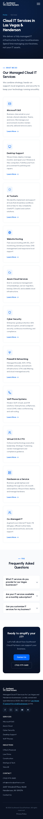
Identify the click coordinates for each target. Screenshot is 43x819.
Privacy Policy (21, 814)
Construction (8, 758)
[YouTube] (22, 710)
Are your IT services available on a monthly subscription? (20, 595)
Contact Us (21, 657)
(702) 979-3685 (21, 665)
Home (5, 15)
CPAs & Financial (9, 750)
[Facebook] (5, 710)
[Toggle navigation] (38, 3)
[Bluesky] (28, 710)
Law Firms (7, 754)
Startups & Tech (9, 763)
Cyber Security (9, 730)
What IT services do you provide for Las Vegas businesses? (17, 582)
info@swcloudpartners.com (14, 782)
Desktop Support (9, 734)
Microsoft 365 (8, 721)
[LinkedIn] (16, 710)
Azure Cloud (7, 726)
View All (6, 767)
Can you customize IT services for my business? (18, 608)
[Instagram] (11, 710)
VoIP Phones (8, 739)
